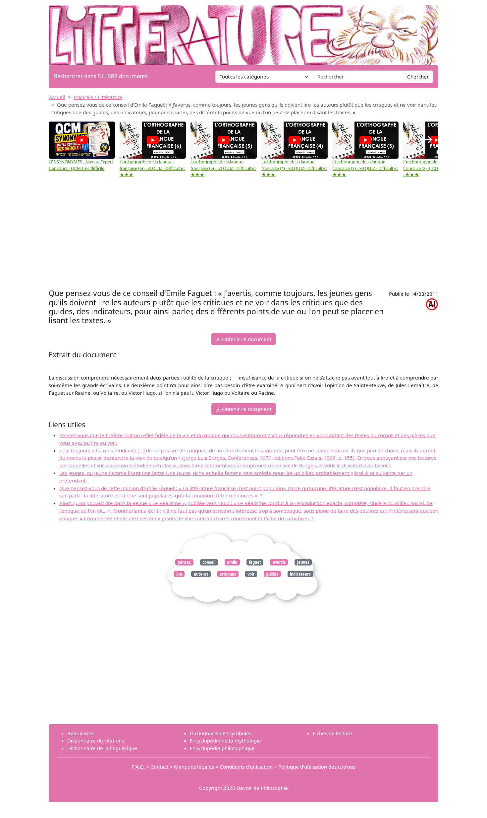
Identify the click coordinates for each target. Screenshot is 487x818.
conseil (208, 562)
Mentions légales (194, 766)
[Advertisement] (243, 234)
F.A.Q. (138, 766)
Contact (159, 766)
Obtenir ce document (246, 339)
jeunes (303, 562)
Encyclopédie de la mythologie (225, 740)
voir (250, 573)
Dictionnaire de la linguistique (102, 748)
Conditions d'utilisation (246, 766)
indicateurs (300, 573)
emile (232, 562)
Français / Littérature (98, 97)
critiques (228, 573)
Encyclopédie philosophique (222, 748)
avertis (279, 562)
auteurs (201, 573)
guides (272, 573)
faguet (255, 562)
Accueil (57, 97)
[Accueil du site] (243, 32)
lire (179, 573)
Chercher (418, 76)
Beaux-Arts (80, 733)
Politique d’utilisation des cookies (316, 766)
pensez (184, 562)
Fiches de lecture (332, 733)
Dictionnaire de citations (95, 740)
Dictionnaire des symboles (220, 733)
